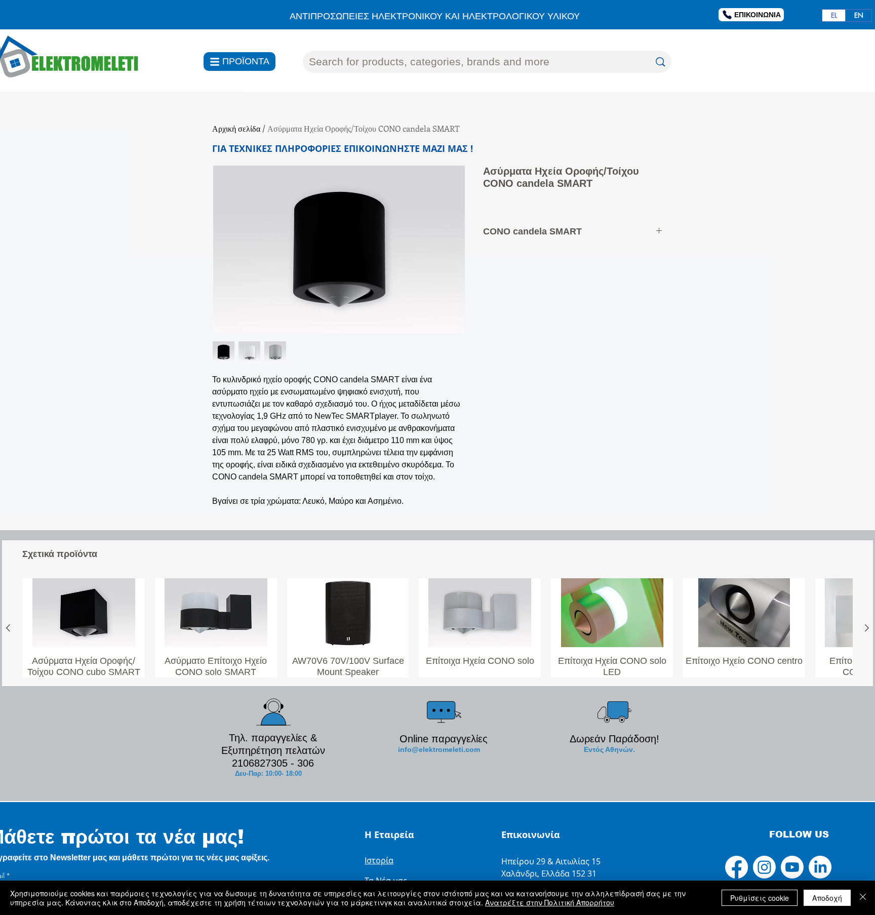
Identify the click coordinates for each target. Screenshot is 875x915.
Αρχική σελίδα (236, 128)
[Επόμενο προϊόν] (867, 628)
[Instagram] (764, 867)
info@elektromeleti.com (439, 749)
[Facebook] (736, 867)
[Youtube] (792, 867)
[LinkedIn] (820, 867)
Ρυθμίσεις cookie (759, 898)
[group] (437, 628)
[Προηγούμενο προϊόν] (8, 628)
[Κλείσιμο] (863, 898)
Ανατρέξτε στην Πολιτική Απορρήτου (549, 902)
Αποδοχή (827, 898)
